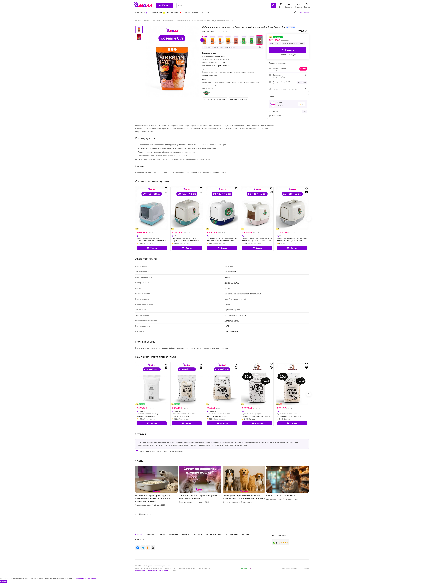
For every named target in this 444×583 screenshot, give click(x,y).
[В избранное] (299, 31)
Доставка (197, 534)
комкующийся (230, 272)
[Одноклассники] (147, 547)
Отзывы (245, 534)
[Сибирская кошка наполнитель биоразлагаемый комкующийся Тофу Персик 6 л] (172, 61)
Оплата (185, 534)
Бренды (150, 534)
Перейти (280, 105)
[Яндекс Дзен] (153, 547)
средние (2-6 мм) (232, 283)
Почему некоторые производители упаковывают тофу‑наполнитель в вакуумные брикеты (152, 498)
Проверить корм (213, 534)
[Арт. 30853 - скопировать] (227, 31)
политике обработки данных (85, 578)
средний (234, 299)
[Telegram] (142, 547)
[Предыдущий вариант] (202, 40)
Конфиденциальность (290, 568)
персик (227, 288)
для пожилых (255, 293)
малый (227, 299)
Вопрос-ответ (232, 534)
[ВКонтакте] (137, 547)
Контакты (139, 539)
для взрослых (230, 293)
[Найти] (273, 5)
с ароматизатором (232, 321)
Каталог (138, 534)
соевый (227, 277)
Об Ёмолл (173, 534)
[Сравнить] (302, 31)
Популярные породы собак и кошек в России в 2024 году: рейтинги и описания (244, 497)
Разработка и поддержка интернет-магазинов (152, 571)
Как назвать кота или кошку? (281, 495)
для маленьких (243, 293)
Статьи (162, 534)
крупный (242, 299)
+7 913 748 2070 (279, 536)
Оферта (306, 568)
